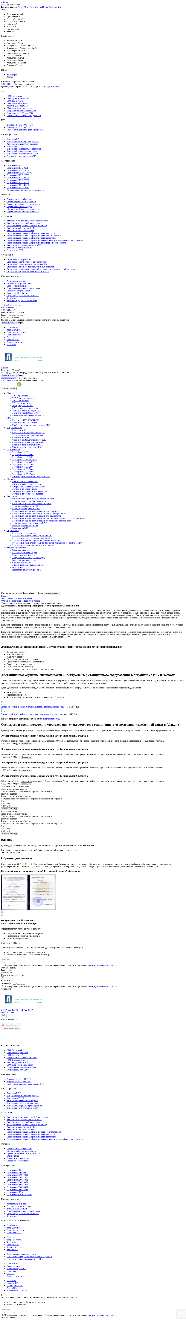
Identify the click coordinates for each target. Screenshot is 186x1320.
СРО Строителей (14, 96)
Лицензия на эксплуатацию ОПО (22, 154)
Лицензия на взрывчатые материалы (23, 1103)
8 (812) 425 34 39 (25, 1010)
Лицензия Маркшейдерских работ (22, 151)
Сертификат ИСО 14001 (18, 170)
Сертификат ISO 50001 (17, 1187)
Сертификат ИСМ (15, 1192)
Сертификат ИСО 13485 (18, 187)
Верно (20, 323)
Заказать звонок (9, 388)
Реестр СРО (12, 1249)
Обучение (11, 479)
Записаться (26, 744)
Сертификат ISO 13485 (17, 1189)
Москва (38, 7)
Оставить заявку (52, 593)
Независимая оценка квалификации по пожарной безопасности (36, 243)
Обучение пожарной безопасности (23, 211)
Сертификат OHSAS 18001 (19, 173)
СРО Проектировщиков (18, 98)
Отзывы (10, 337)
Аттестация (12, 496)
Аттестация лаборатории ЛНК (21, 228)
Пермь (45, 7)
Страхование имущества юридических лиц (27, 262)
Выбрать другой (8, 323)
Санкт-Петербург (26, 7)
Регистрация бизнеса (16, 281)
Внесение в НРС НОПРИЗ (19, 127)
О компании (12, 327)
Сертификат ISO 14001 (17, 1175)
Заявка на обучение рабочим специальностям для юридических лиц (33, 707)
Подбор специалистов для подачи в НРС (25, 130)
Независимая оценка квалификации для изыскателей (31, 238)
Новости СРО (13, 339)
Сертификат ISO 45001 (17, 1185)
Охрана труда (13, 1156)
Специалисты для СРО (17, 1070)
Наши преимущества (16, 332)
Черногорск (12, 74)
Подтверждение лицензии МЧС (21, 156)
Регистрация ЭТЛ (15, 250)
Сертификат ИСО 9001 (17, 168)
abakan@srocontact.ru (10, 305)
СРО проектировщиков (17, 1052)
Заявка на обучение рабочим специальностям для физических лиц (31, 714)
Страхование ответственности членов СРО (27, 264)
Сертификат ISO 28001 (17, 1182)
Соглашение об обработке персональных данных (29, 1256)
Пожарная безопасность (18, 1161)
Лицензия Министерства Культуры (23, 141)
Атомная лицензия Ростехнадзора (22, 144)
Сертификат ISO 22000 (17, 1177)
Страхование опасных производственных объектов (30, 267)
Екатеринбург (55, 7)
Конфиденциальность (17, 1290)
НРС (9, 418)
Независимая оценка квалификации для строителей (31, 233)
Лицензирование (14, 427)
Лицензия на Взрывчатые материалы (24, 149)
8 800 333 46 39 (8, 84)
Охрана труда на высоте (18, 1158)
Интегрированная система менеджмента (25, 190)
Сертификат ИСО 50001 (18, 182)
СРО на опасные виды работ (20, 108)
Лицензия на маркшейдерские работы (24, 1105)
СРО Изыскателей (15, 101)
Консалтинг (12, 298)
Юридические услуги (17, 548)
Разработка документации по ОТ (22, 300)
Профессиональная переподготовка (23, 204)
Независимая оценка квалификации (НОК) (27, 225)
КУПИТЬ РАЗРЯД (9, 809)
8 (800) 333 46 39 (9, 1010)
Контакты (11, 344)
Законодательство (15, 1247)
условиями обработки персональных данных (53, 965)
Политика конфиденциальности (21, 1254)
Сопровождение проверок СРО (21, 111)
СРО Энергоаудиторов (17, 103)
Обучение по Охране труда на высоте (24, 209)
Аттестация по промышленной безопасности (27, 221)
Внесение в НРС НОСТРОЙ (20, 125)
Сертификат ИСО (15, 165)
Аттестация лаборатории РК (20, 248)
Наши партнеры (14, 335)
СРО (9, 393)
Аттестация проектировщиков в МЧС (24, 245)
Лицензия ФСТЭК (15, 146)
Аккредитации (13, 330)
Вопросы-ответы (14, 342)
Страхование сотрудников (19, 259)
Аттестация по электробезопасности (23, 223)
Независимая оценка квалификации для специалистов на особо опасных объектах (45, 240)
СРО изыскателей (15, 1055)
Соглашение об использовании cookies (24, 1259)
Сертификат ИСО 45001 (18, 185)
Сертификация (13, 449)
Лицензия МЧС (14, 139)
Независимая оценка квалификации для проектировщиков (34, 235)
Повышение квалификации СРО (22, 1057)
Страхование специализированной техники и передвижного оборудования (42, 269)
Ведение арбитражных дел (19, 283)
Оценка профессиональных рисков (23, 295)
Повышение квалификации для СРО (24, 115)
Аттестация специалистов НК (20, 230)
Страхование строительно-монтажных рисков (28, 271)
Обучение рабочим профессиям (21, 201)
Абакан (4, 2)
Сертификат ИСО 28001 (18, 180)
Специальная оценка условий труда (23, 288)
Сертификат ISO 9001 (17, 1172)
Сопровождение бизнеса (18, 286)
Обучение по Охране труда (19, 206)
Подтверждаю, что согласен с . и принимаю (60, 965)
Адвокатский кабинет (17, 293)
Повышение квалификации (19, 199)
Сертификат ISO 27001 (17, 1180)
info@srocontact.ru (52, 86)
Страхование (13, 530)
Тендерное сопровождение (19, 291)
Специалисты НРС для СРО (20, 113)
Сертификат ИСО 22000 (18, 175)
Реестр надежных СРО (17, 106)
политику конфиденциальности (102, 965)
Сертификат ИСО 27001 (18, 178)
